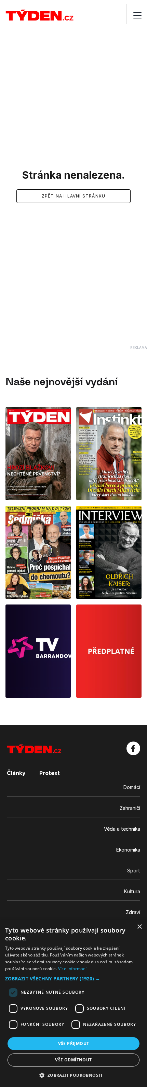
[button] (73, 978)
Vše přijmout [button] (73, 1043)
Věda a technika (122, 829)
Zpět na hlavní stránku (73, 196)
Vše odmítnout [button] (73, 1060)
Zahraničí (130, 808)
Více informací (72, 968)
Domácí (131, 787)
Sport (133, 870)
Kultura (132, 891)
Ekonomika (128, 850)
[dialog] (73, 1003)
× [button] (139, 926)
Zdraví (133, 912)
